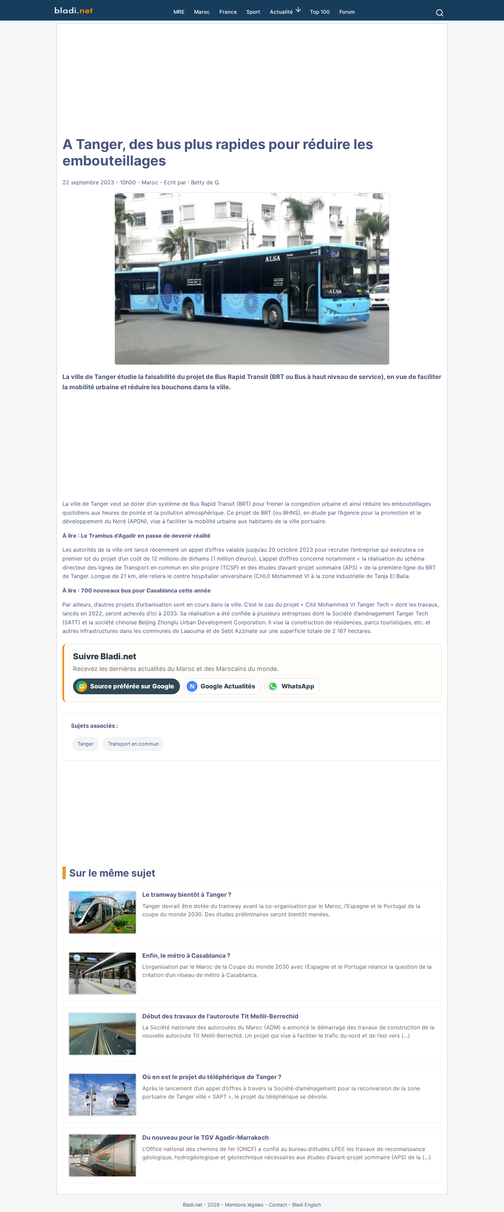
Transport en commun (133, 744)
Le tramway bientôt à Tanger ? (186, 894)
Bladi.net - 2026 (201, 1205)
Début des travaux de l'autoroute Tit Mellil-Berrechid (220, 1016)
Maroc (202, 12)
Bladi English (306, 1205)
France (228, 12)
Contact (278, 1205)
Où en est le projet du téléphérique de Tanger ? (211, 1076)
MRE (178, 12)
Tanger (85, 744)
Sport (253, 12)
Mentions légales (244, 1205)
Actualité (281, 12)
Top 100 (320, 12)
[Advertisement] (259, 79)
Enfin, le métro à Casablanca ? (186, 955)
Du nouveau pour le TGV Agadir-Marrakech (205, 1137)
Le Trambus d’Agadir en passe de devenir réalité (146, 535)
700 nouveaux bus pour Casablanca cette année (146, 590)
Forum (347, 12)
